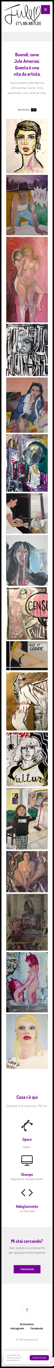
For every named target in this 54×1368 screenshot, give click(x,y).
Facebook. (37, 1328)
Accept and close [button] (39, 1358)
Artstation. (27, 1324)
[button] (45, 9)
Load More (27, 1076)
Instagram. (17, 1328)
